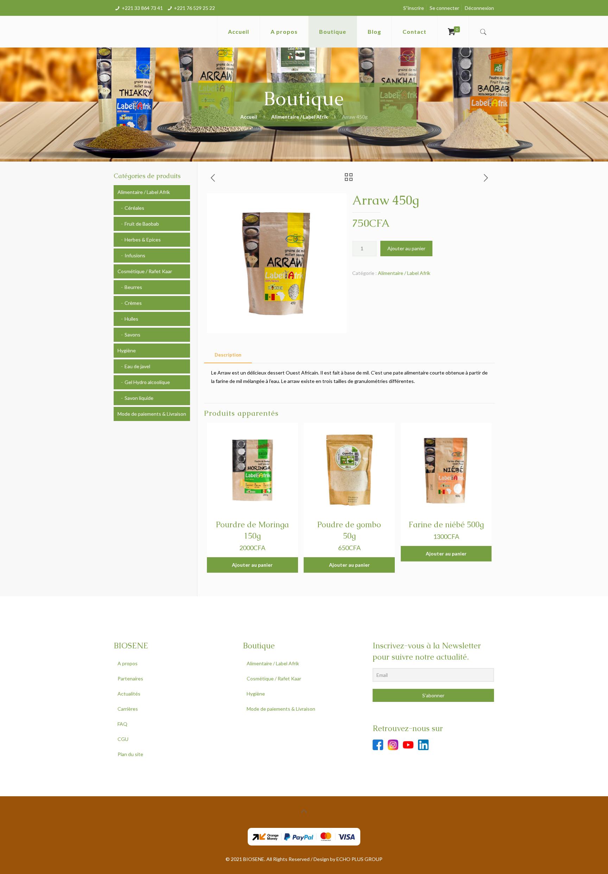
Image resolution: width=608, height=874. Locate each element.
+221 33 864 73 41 (142, 8)
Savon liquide (139, 398)
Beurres (133, 287)
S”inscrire (413, 8)
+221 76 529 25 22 (194, 8)
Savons (132, 335)
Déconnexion (479, 8)
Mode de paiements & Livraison (152, 414)
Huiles (131, 319)
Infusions (135, 255)
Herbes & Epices (143, 240)
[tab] (228, 355)
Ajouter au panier (406, 248)
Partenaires (130, 678)
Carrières (128, 709)
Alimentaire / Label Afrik (299, 117)
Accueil (248, 117)
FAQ (122, 724)
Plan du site (130, 754)
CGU (123, 739)
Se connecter (444, 8)
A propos (128, 663)
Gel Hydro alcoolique (147, 382)
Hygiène (127, 350)
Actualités (129, 694)
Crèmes (133, 303)
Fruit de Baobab (142, 224)
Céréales (134, 208)
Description (228, 355)
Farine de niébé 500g (446, 525)
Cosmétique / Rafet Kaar (145, 271)
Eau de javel (137, 366)
